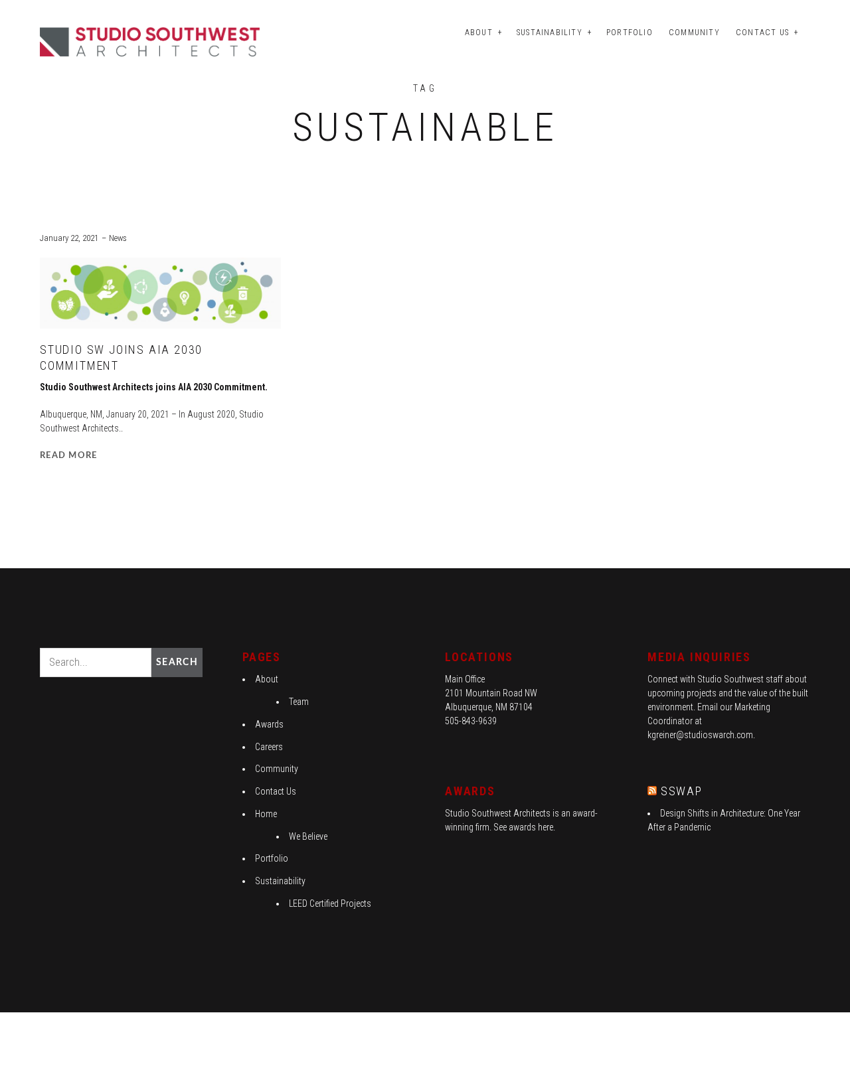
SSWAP (682, 791)
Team (299, 701)
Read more (69, 455)
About (479, 32)
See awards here (523, 827)
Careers (269, 746)
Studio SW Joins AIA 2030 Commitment (121, 357)
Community (694, 32)
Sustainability (549, 32)
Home (266, 814)
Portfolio (629, 32)
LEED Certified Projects (330, 903)
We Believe (308, 836)
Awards (269, 724)
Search (177, 662)
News (118, 238)
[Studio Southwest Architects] (152, 40)
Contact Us (762, 32)
